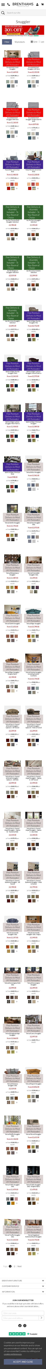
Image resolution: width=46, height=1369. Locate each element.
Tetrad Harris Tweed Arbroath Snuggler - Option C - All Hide (12, 778)
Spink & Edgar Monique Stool (12, 473)
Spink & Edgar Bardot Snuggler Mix (34, 322)
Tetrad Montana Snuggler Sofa (12, 1084)
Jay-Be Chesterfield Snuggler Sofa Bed (12, 221)
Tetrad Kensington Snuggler (33, 984)
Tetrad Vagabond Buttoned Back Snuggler (33, 1236)
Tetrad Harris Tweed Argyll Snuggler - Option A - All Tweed (33, 778)
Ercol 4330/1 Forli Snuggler (12, 68)
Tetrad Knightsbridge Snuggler (12, 1034)
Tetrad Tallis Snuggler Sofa (12, 1185)
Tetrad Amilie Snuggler (12, 523)
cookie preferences (13, 1354)
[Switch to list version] (39, 42)
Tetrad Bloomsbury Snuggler (12, 574)
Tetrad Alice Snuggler (33, 472)
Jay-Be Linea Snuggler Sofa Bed (12, 322)
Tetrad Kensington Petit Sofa (12, 984)
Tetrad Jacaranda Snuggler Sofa (12, 933)
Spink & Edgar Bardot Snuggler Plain (12, 372)
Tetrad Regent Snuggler (34, 1084)
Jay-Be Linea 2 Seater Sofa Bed (33, 271)
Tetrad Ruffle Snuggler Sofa (12, 1135)
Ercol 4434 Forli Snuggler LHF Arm (34, 68)
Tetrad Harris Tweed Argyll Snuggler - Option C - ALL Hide (33, 830)
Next (20, 1266)
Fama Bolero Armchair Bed (12, 170)
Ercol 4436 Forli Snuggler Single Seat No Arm (33, 119)
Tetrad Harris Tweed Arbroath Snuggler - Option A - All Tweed (12, 725)
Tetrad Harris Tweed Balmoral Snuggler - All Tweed (12, 882)
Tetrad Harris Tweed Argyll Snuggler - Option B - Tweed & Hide (12, 830)
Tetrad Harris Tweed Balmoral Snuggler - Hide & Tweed (33, 882)
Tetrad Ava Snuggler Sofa (33, 523)
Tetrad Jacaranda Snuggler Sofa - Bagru (33, 933)
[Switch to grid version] (32, 42)
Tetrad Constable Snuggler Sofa (33, 574)
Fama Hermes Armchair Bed (33, 170)
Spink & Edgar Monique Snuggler (33, 422)
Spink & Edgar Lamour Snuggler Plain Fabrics (12, 422)
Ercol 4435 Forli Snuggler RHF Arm (12, 118)
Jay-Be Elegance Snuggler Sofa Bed (12, 271)
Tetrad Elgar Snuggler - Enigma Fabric (12, 673)
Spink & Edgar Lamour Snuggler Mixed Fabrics (33, 372)
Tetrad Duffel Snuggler (12, 623)
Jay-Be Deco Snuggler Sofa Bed (33, 221)
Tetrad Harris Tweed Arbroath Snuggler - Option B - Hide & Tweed (33, 725)
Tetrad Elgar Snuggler (33, 623)
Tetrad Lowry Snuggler (33, 1033)
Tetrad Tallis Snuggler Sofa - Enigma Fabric (33, 1185)
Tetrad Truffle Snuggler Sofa (12, 1236)
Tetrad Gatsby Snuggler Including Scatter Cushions (33, 673)
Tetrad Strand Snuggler (33, 1134)
